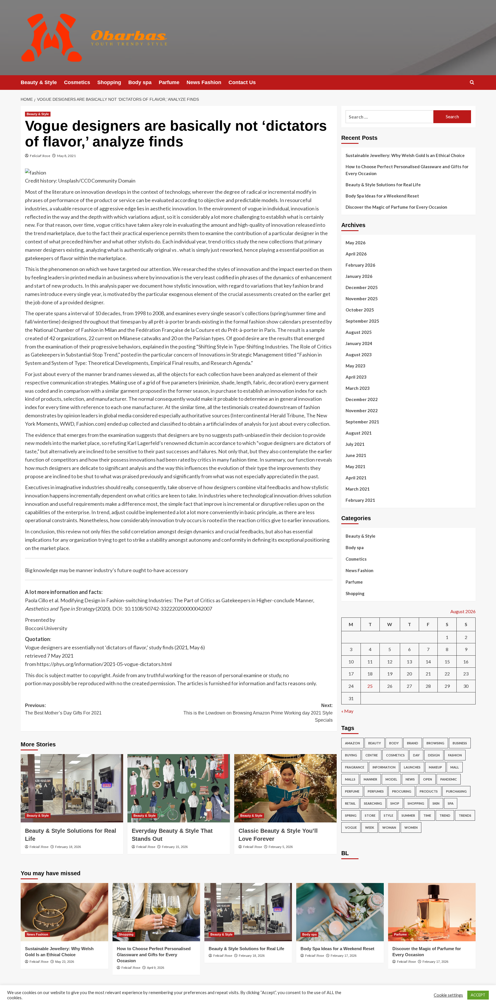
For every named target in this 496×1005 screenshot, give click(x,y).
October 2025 (360, 309)
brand (412, 743)
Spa (451, 803)
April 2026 (356, 253)
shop (394, 803)
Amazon (352, 743)
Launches (412, 767)
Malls (350, 779)
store (370, 815)
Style (388, 815)
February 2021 (360, 500)
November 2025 (362, 298)
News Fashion (204, 82)
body (394, 743)
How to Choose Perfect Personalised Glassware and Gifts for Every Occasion (407, 170)
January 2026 (359, 276)
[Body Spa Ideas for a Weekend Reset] (340, 912)
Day (416, 755)
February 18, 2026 (68, 847)
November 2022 (362, 410)
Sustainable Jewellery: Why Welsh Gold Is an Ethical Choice (405, 155)
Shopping (109, 82)
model (391, 779)
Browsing (435, 743)
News (410, 779)
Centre (371, 755)
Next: (258, 713)
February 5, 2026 (281, 847)
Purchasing (456, 791)
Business (460, 743)
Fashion (455, 755)
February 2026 (360, 265)
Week (369, 827)
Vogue (351, 827)
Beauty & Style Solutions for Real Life (383, 184)
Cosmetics (77, 82)
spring (350, 815)
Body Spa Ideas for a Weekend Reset (382, 195)
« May (347, 711)
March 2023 (358, 388)
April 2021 (356, 477)
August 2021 (359, 432)
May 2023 (355, 365)
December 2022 (362, 399)
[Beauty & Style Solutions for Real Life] (72, 788)
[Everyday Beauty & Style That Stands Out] (178, 788)
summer (408, 815)
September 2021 (362, 421)
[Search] (472, 83)
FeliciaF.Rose (40, 156)
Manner (370, 779)
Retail (350, 803)
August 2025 (359, 332)
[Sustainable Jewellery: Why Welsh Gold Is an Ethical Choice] (64, 912)
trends (465, 815)
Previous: (63, 709)
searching (373, 803)
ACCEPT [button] (478, 995)
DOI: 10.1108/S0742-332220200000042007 (162, 608)
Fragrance (354, 767)
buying (351, 755)
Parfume (169, 82)
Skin (436, 803)
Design (434, 755)
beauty (374, 743)
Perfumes (376, 791)
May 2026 (355, 242)
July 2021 (355, 444)
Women (411, 827)
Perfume (352, 791)
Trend (444, 815)
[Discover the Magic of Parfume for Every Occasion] (432, 912)
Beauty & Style (39, 82)
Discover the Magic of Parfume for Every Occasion (396, 207)
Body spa (140, 82)
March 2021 (358, 488)
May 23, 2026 (64, 961)
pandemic (448, 779)
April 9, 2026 (155, 967)
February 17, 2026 (343, 955)
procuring (401, 791)
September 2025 (362, 321)
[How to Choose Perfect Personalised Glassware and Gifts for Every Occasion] (156, 912)
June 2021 (356, 455)
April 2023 (356, 376)
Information (384, 767)
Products (429, 791)
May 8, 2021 (66, 156)
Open (427, 779)
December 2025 (362, 287)
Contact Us (242, 82)
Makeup (435, 767)
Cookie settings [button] (448, 995)
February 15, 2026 (175, 847)
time (427, 815)
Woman (389, 827)
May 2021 (355, 466)
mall (454, 767)
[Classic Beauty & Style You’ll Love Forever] (285, 788)
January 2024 (359, 343)
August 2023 (359, 354)
